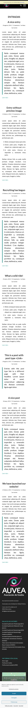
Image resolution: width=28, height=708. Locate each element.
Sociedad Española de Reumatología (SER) (13, 630)
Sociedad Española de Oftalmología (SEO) (13, 623)
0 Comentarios (16, 114)
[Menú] (24, 5)
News (23, 25)
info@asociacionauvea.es (8, 611)
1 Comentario (16, 25)
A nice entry (14, 22)
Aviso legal (15, 705)
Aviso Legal (5, 660)
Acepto (14, 693)
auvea (15, 27)
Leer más (5, 97)
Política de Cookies (7, 663)
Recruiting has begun (14, 190)
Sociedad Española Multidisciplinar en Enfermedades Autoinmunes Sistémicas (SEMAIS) (12, 638)
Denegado (14, 697)
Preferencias (14, 702)
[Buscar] (20, 5)
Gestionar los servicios (13, 689)
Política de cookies (9, 705)
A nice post (14, 397)
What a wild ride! (14, 275)
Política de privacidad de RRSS (10, 665)
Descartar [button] (22, 2)
